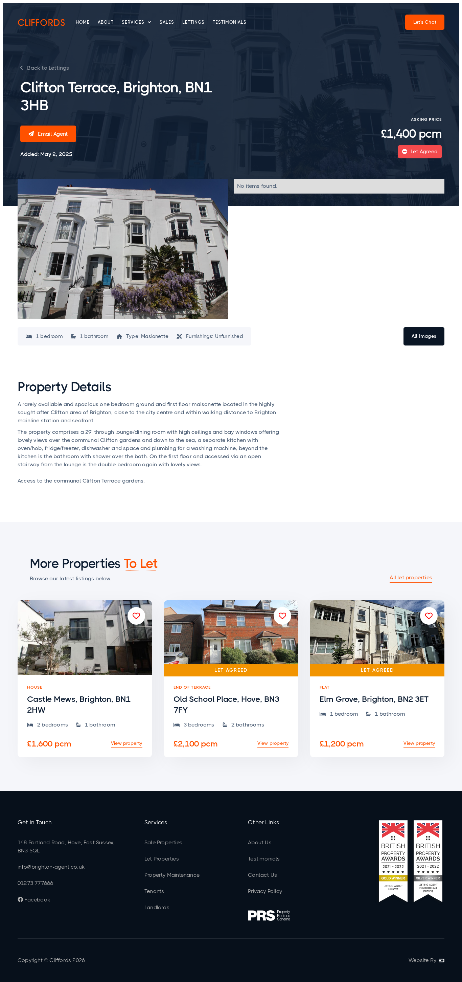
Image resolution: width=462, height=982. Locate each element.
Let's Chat (424, 22)
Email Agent (48, 134)
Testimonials (230, 22)
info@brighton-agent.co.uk (51, 867)
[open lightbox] (123, 249)
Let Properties (161, 858)
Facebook (34, 899)
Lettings (193, 22)
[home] (41, 22)
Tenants (154, 891)
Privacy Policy (265, 891)
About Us (260, 842)
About (106, 22)
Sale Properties (163, 842)
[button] (137, 22)
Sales (167, 22)
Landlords (156, 907)
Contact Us (262, 875)
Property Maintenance (172, 875)
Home (83, 22)
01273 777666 (35, 883)
